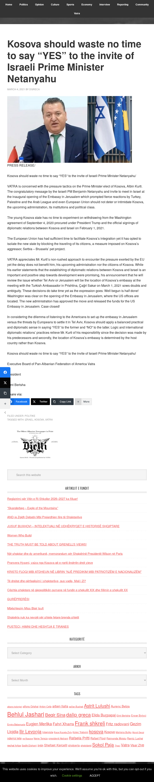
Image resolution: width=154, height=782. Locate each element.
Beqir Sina (55, 714)
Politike (30, 415)
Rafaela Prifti (79, 737)
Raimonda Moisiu (116, 738)
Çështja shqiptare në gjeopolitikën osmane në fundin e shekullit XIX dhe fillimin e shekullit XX (67, 590)
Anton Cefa (45, 706)
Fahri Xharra (63, 723)
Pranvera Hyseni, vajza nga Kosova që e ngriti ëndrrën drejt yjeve (50, 562)
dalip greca (78, 714)
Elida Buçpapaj (104, 715)
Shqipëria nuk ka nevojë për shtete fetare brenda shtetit (43, 617)
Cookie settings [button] (72, 775)
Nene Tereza (41, 738)
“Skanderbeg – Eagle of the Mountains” (32, 508)
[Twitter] (5, 383)
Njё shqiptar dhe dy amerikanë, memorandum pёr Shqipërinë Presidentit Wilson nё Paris (65, 553)
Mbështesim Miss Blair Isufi (25, 608)
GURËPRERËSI (18, 599)
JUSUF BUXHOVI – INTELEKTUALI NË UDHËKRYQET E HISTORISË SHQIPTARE (63, 526)
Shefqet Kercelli (55, 745)
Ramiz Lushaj (135, 738)
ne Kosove (27, 738)
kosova (39, 419)
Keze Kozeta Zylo (63, 732)
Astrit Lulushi (97, 705)
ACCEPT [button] (95, 775)
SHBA (40, 745)
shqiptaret (86, 745)
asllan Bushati (76, 706)
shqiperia (74, 745)
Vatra (49, 419)
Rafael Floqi (98, 738)
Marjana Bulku (124, 732)
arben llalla (60, 706)
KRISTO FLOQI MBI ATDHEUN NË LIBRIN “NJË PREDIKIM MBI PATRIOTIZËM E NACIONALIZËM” (74, 571)
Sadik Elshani (29, 745)
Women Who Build (19, 535)
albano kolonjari (14, 706)
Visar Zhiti (137, 745)
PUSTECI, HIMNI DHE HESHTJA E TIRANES (38, 626)
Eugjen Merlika (39, 724)
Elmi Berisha (123, 715)
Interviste (47, 732)
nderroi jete (14, 738)
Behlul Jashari (25, 714)
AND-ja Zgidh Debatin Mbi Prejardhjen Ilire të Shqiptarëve (44, 517)
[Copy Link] (5, 393)
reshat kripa (14, 745)
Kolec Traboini (80, 732)
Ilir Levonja (30, 731)
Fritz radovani (117, 723)
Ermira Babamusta (16, 724)
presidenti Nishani (58, 738)
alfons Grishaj (30, 706)
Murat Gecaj (138, 732)
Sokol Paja (103, 744)
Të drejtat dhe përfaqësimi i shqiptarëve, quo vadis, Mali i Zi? (46, 581)
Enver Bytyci (138, 715)
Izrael (29, 419)
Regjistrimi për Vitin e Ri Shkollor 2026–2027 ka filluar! (42, 498)
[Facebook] (5, 372)
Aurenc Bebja (120, 706)
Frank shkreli (90, 723)
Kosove (109, 731)
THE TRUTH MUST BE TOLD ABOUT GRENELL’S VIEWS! (47, 544)
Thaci (117, 745)
